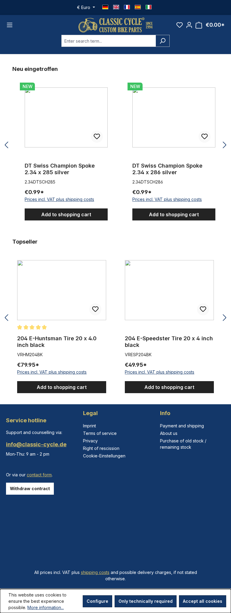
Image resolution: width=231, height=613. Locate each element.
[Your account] (189, 25)
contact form (39, 474)
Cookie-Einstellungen (104, 455)
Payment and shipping (182, 425)
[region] (115, 145)
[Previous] (6, 145)
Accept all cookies (202, 601)
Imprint (89, 425)
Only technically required (146, 601)
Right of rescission (101, 448)
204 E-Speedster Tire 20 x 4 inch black (169, 341)
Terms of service (100, 433)
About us (168, 433)
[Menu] (9, 25)
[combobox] (108, 41)
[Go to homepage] (115, 24)
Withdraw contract (30, 488)
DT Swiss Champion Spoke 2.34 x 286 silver (167, 168)
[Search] (163, 41)
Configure (97, 601)
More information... (45, 607)
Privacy (90, 440)
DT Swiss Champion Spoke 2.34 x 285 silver (60, 168)
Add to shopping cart (66, 214)
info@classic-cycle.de (36, 444)
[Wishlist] (179, 25)
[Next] (224, 145)
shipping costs (95, 572)
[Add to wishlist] (97, 137)
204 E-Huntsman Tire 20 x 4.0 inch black (57, 341)
